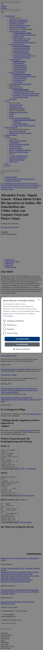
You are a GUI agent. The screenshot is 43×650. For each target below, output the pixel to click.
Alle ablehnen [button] (22, 344)
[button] (21, 349)
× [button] (38, 299)
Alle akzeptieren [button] (22, 339)
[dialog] (21, 325)
